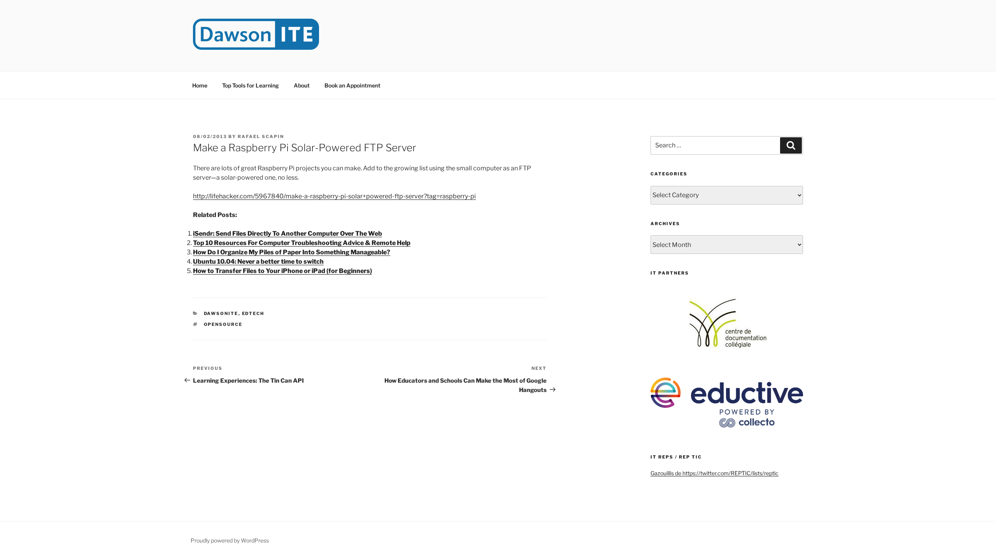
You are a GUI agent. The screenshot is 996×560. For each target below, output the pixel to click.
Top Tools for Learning (250, 85)
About (302, 85)
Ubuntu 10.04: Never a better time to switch (258, 261)
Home (199, 85)
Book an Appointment (352, 85)
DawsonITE (221, 313)
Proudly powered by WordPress (230, 540)
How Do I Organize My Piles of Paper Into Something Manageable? (291, 252)
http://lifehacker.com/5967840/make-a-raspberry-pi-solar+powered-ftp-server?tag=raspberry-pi (334, 196)
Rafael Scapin (261, 136)
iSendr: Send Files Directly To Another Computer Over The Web (287, 233)
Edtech (253, 313)
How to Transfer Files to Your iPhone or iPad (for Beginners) (282, 271)
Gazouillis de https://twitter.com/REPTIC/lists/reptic (715, 473)
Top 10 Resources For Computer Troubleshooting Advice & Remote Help (301, 243)
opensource (223, 324)
